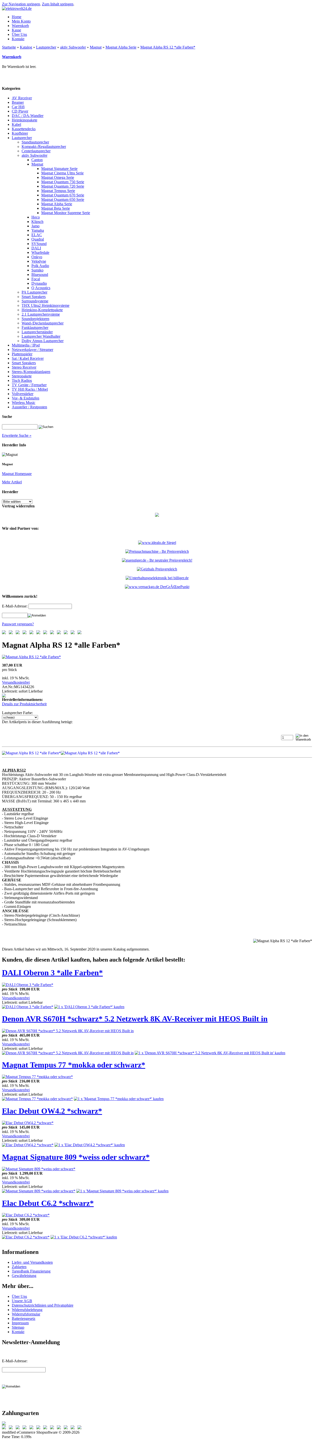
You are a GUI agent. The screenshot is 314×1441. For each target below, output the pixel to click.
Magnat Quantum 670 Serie (62, 195)
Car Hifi (18, 107)
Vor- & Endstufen (25, 398)
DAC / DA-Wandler (27, 116)
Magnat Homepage (17, 474)
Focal (35, 279)
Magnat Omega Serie (57, 177)
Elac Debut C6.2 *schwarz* (48, 1203)
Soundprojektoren (35, 319)
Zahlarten (19, 1267)
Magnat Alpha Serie (120, 47)
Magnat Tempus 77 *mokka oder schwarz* (73, 1064)
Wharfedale (40, 252)
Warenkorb (11, 57)
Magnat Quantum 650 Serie (62, 199)
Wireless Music (23, 402)
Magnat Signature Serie (59, 169)
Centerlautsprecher (36, 151)
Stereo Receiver (24, 367)
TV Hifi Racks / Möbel (30, 389)
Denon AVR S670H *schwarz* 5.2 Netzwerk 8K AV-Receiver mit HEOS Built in (135, 1018)
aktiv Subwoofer (73, 47)
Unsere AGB (22, 1301)
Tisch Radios (22, 380)
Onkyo (36, 257)
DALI (36, 248)
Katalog (26, 47)
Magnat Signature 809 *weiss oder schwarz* (76, 1157)
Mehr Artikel (12, 482)
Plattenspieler (22, 354)
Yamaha (37, 230)
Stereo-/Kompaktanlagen (31, 372)
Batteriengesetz (23, 1318)
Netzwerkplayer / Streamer (32, 349)
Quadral (37, 239)
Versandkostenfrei (16, 682)
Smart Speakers (34, 297)
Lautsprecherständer (37, 332)
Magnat (96, 47)
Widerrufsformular (26, 1314)
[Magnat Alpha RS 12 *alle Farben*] (31, 657)
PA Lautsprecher (34, 292)
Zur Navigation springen (21, 4)
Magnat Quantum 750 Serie (62, 182)
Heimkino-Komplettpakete (42, 310)
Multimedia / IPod (26, 345)
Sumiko (37, 270)
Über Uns (19, 1296)
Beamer (18, 102)
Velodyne (38, 261)
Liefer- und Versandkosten (32, 1262)
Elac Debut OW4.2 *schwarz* (52, 1110)
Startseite (9, 47)
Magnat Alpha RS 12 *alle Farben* (167, 47)
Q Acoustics (40, 288)
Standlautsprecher (35, 142)
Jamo (35, 226)
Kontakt (18, 1332)
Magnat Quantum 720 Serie (62, 186)
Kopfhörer (20, 133)
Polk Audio (40, 266)
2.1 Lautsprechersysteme (41, 314)
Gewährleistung (24, 1276)
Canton (37, 160)
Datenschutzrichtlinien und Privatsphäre (42, 1305)
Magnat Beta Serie (55, 208)
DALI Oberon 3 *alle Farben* (52, 972)
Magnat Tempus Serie (58, 191)
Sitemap (18, 1327)
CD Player (20, 111)
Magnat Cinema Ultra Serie (62, 173)
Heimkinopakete (24, 120)
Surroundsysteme (35, 301)
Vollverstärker (22, 394)
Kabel (16, 124)
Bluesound (39, 274)
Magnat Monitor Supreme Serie (65, 213)
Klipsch (37, 221)
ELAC (36, 235)
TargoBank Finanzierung (31, 1271)
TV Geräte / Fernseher (29, 385)
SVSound (39, 244)
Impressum (20, 1323)
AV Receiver (22, 98)
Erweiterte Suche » (16, 435)
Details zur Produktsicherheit (24, 704)
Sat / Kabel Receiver (28, 358)
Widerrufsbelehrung (27, 1310)
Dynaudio (39, 283)
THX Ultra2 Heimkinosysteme (45, 305)
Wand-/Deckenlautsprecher (43, 323)
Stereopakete (22, 376)
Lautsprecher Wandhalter (41, 336)
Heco (35, 217)
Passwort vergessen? (18, 624)
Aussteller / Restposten (29, 407)
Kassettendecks (24, 129)
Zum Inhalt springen (57, 4)
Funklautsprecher (35, 327)
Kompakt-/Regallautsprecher (44, 146)
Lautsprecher (46, 47)
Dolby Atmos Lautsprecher (43, 341)
